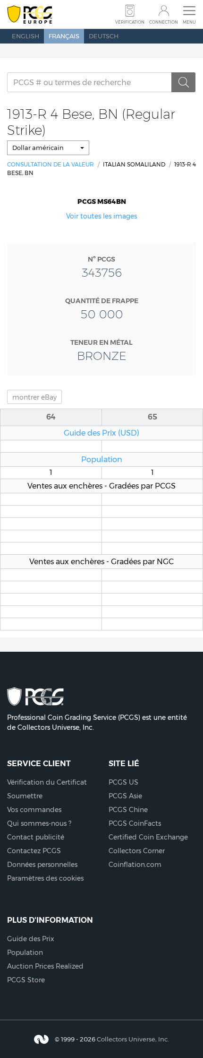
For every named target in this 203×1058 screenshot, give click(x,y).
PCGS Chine (128, 809)
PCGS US (123, 782)
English (25, 36)
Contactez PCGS (34, 851)
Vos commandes (34, 809)
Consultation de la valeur (50, 164)
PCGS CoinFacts (135, 823)
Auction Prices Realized (45, 966)
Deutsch (103, 36)
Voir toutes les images (101, 216)
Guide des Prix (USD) (101, 432)
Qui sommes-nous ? (39, 823)
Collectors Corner (137, 851)
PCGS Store (26, 980)
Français (64, 36)
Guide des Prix (30, 939)
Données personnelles (42, 864)
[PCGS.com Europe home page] (29, 15)
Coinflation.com (135, 864)
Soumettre (24, 796)
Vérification (129, 22)
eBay (34, 397)
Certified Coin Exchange (148, 837)
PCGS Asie (125, 796)
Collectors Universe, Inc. (133, 1039)
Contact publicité (35, 837)
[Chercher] (183, 82)
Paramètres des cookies (45, 878)
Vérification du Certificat (47, 782)
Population (101, 459)
